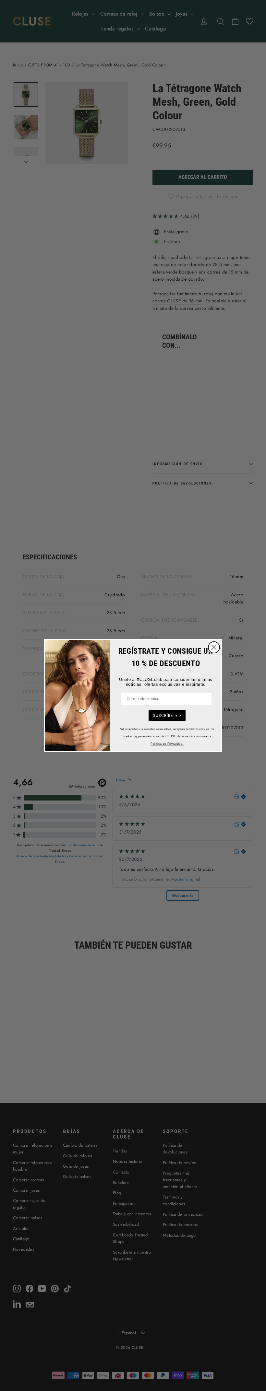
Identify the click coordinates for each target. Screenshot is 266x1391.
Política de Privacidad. (167, 743)
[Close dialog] (214, 647)
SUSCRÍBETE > (167, 715)
